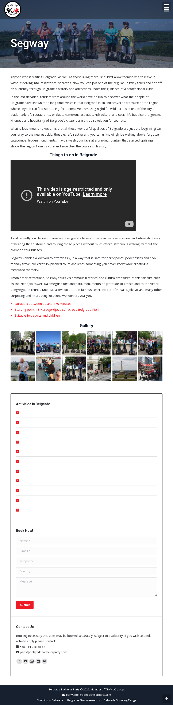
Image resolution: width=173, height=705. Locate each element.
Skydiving (27, 510)
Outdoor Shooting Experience (41, 413)
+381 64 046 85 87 (32, 647)
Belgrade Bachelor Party (64, 689)
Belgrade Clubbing (33, 423)
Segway (26, 481)
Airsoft (25, 461)
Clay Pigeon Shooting (35, 452)
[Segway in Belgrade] (23, 343)
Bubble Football (31, 500)
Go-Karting (28, 491)
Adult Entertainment (34, 442)
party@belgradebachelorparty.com (43, 652)
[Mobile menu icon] (166, 6)
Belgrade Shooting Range (38, 432)
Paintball (26, 471)
